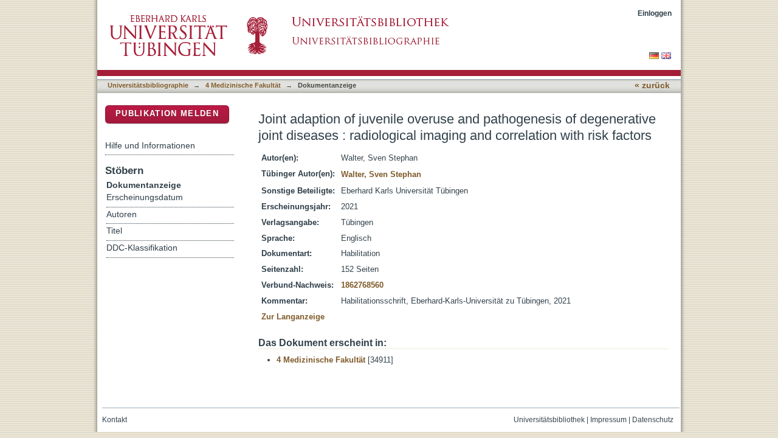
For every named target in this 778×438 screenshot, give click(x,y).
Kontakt (114, 419)
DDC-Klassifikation (141, 247)
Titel (114, 230)
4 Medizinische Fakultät (243, 85)
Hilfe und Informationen (150, 145)
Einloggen (655, 13)
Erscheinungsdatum (144, 197)
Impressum (608, 419)
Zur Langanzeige (293, 316)
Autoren (121, 214)
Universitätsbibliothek (549, 419)
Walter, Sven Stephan (381, 174)
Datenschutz (652, 419)
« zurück (652, 85)
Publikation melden (167, 113)
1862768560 (362, 285)
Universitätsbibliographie (148, 85)
